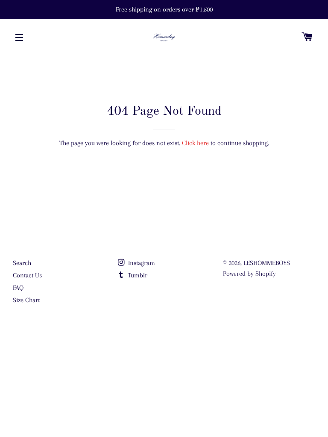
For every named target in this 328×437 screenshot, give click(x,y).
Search (22, 263)
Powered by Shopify (249, 273)
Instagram (140, 263)
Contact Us (27, 275)
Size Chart (26, 300)
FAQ (18, 287)
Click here (195, 143)
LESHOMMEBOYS (266, 263)
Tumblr (136, 275)
